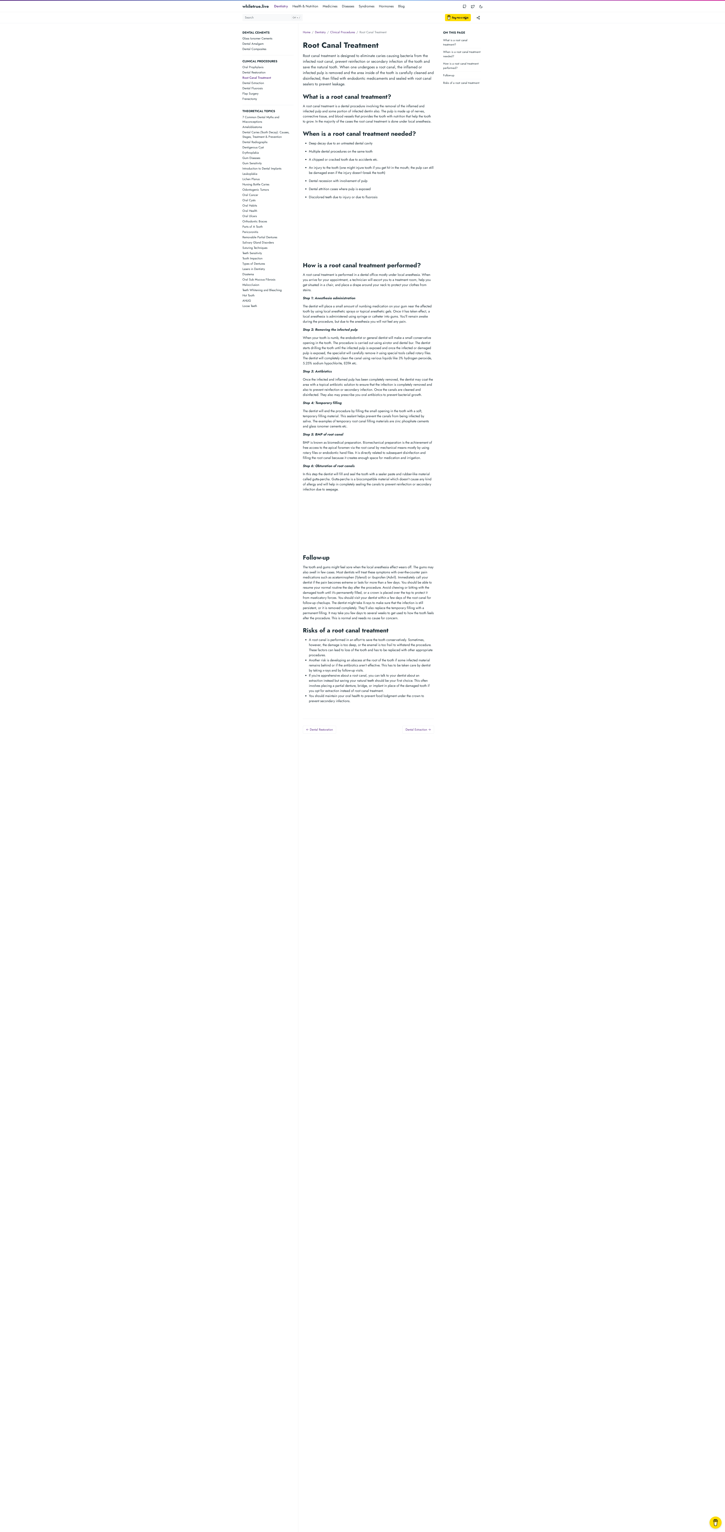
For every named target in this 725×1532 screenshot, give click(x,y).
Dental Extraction (253, 83)
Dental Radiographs (254, 142)
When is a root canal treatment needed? (462, 54)
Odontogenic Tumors (255, 189)
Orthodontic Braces (254, 221)
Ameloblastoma (252, 127)
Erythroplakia (250, 152)
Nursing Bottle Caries (255, 184)
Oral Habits (249, 205)
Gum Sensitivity (252, 163)
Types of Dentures (253, 263)
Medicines (330, 6)
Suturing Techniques (254, 248)
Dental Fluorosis (252, 88)
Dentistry (281, 6)
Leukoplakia (249, 174)
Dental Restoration (253, 72)
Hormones (386, 6)
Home (306, 32)
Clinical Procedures (342, 32)
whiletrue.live (255, 6)
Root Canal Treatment (256, 78)
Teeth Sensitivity (252, 253)
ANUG (246, 300)
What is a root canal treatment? (455, 42)
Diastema (248, 274)
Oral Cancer (250, 195)
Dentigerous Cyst (253, 147)
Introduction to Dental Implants (261, 168)
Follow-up (448, 75)
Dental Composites (254, 49)
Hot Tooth (248, 295)
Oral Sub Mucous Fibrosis (258, 279)
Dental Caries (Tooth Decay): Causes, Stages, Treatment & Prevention (265, 134)
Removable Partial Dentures (259, 237)
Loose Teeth (249, 306)
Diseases (348, 6)
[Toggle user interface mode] (481, 6)
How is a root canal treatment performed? (461, 66)
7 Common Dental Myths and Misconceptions (260, 119)
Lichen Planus (251, 179)
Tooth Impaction (252, 258)
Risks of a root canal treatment (461, 83)
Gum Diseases (251, 158)
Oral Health (249, 211)
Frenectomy (249, 99)
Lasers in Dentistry (253, 269)
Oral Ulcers (249, 216)
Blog (401, 6)
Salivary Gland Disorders (258, 242)
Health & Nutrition (305, 6)
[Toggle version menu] (478, 17)
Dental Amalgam (253, 44)
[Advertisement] (270, 368)
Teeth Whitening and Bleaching (262, 290)
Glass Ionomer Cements (257, 38)
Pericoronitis (250, 232)
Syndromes (366, 6)
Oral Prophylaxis (252, 67)
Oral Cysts (248, 200)
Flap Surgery (250, 93)
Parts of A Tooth (252, 226)
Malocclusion (250, 285)
